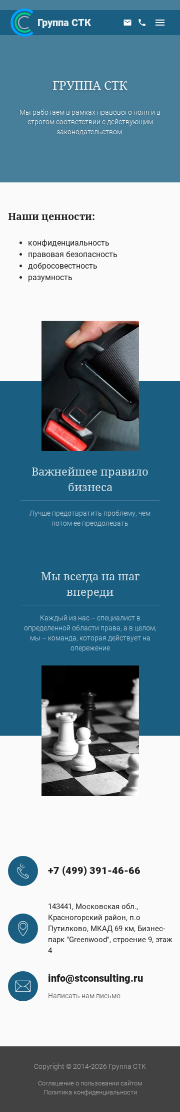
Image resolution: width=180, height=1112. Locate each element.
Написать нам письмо (84, 996)
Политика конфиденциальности (90, 1092)
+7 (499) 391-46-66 (94, 870)
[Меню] (160, 23)
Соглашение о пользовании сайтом (90, 1083)
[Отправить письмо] (128, 23)
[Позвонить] (142, 23)
